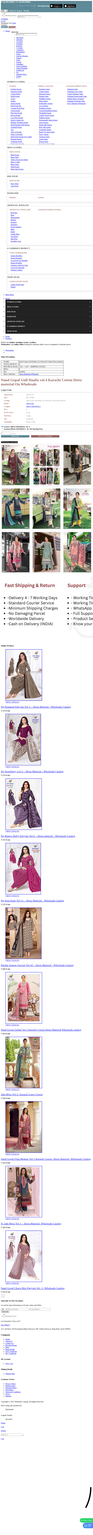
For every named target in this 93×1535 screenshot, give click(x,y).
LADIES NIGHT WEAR (19, 281)
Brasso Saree (43, 142)
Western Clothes (16, 270)
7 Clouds (19, 48)
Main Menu (9, 295)
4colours (19, 46)
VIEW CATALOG (12, 702)
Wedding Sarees (45, 99)
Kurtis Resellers (16, 258)
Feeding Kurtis (16, 89)
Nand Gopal (30, 403)
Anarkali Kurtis (16, 127)
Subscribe (5, 1312)
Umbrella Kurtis (16, 142)
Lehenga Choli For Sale (19, 265)
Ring (12, 215)
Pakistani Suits (72, 89)
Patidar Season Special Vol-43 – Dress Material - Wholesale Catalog (37, 965)
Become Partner (11, 1345)
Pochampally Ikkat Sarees (48, 120)
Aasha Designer (22, 68)
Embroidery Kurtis (17, 144)
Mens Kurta (15, 155)
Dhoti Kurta (15, 167)
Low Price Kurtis (17, 118)
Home (7, 31)
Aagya (18, 54)
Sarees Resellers (16, 256)
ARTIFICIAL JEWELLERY (20, 210)
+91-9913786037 (8, 2)
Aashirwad (20, 70)
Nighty (13, 287)
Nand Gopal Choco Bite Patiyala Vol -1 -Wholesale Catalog (33, 1288)
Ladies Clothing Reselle (18, 253)
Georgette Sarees (45, 130)
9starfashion (20, 52)
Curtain (41, 197)
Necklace (14, 225)
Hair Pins (14, 239)
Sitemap (8, 1396)
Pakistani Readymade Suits (77, 96)
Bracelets (14, 213)
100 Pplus (19, 38)
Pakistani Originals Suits (76, 101)
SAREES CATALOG (45, 86)
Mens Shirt (14, 157)
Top (12, 130)
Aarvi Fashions (21, 66)
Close (14, 23)
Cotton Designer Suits (75, 94)
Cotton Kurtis (15, 94)
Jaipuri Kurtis (15, 103)
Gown (13, 99)
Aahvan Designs (22, 56)
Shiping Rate (10, 1374)
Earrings (14, 222)
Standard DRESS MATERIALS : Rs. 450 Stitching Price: (23, 429)
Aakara (18, 58)
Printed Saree (44, 96)
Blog (7, 1347)
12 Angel (19, 42)
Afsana (18, 76)
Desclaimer (9, 1390)
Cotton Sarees (44, 92)
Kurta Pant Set (16, 106)
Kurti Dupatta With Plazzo (20, 125)
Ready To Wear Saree (47, 132)
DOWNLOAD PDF (10, 442)
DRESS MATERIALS (33, 406)
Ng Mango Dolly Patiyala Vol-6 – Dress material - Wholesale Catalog (38, 836)
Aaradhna (19, 64)
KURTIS (13, 86)
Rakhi (13, 232)
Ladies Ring (15, 234)
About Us (8, 1341)
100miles (19, 40)
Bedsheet (13, 197)
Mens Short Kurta (17, 169)
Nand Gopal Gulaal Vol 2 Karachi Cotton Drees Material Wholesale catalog (41, 1029)
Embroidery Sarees (46, 103)
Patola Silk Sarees (45, 125)
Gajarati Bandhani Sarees (48, 111)
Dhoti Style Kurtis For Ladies (21, 137)
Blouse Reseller (16, 263)
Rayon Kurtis (15, 115)
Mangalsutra (15, 217)
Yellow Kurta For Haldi (19, 160)
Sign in (19, 11)
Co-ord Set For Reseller (19, 261)
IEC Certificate (10, 1353)
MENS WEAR (15, 152)
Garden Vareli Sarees (46, 115)
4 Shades (19, 44)
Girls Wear (14, 186)
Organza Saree (44, 137)
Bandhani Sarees (45, 108)
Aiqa (18, 78)
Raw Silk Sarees (45, 127)
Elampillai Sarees (45, 113)
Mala (12, 229)
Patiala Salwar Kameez (75, 99)
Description (9, 350)
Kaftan (13, 101)
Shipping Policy (11, 1388)
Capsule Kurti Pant (17, 108)
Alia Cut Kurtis (16, 132)
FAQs (7, 1394)
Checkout (12, 27)
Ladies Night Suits (17, 285)
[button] (46, 1532)
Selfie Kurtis (15, 96)
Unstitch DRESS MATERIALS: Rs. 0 (17, 427)
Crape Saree (43, 139)
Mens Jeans (15, 164)
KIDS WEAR (15, 181)
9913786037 (5, 1325)
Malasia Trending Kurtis (19, 123)
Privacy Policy (10, 1384)
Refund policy (10, 1386)
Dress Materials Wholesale (28, 374)
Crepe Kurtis (15, 111)
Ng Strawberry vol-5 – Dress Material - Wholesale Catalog (32, 771)
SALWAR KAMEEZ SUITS (76, 86)
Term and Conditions (13, 1392)
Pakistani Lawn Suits (74, 92)
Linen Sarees (43, 123)
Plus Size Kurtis (16, 113)
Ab (17, 72)
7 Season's (20, 50)
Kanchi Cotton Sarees (47, 144)
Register (26, 11)
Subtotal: (4, 25)
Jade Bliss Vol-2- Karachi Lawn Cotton (22, 1094)
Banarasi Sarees (44, 94)
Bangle (13, 220)
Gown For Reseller (17, 268)
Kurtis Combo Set (17, 120)
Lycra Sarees (43, 106)
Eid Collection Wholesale (76, 103)
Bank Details (10, 1349)
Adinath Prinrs (21, 74)
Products (8, 338)
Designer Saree (44, 89)
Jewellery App (16, 241)
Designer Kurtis (16, 92)
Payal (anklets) (16, 227)
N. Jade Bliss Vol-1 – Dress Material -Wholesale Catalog (31, 1223)
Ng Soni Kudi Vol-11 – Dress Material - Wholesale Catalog (32, 900)
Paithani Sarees (44, 118)
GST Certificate (11, 1351)
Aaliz (18, 60)
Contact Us (13, 11)
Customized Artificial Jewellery (49, 210)
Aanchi (18, 62)
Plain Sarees (43, 101)
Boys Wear (15, 184)
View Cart (4, 27)
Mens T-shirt (15, 162)
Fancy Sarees (44, 134)
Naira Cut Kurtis (17, 134)
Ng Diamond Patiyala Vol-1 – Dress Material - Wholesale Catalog (36, 707)
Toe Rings (14, 237)
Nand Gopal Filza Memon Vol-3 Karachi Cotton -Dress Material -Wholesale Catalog (46, 1159)
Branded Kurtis (16, 139)
